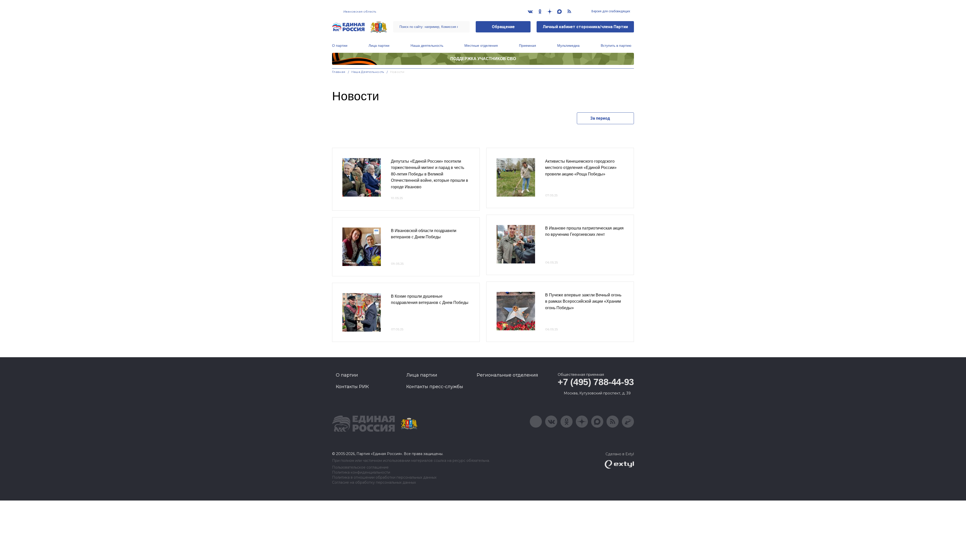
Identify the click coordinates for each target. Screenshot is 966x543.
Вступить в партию (616, 45)
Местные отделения (481, 45)
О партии (339, 45)
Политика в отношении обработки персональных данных (384, 477)
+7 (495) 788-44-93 (596, 382)
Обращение (503, 26)
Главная (338, 72)
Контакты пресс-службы (434, 386)
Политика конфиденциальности (361, 472)
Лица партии (379, 45)
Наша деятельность (427, 45)
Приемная (527, 45)
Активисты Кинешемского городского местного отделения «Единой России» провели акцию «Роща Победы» (581, 167)
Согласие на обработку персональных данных (374, 482)
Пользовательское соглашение (360, 467)
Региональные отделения (507, 375)
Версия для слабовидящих (610, 11)
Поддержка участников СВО (483, 59)
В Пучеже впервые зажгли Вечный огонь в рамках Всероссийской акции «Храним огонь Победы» (583, 301)
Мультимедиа (568, 45)
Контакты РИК (352, 386)
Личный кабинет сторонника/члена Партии (585, 26)
